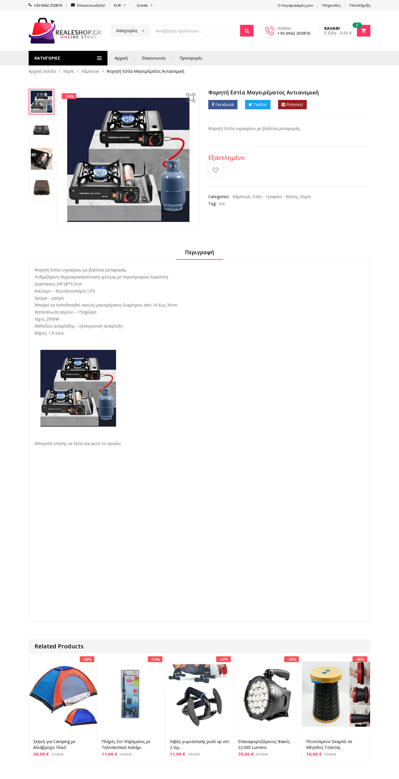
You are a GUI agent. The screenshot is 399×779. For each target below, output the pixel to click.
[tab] (199, 254)
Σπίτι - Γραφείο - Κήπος (275, 196)
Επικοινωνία (153, 58)
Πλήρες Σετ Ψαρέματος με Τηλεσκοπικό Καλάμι (126, 744)
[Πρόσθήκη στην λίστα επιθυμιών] (215, 170)
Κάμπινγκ (90, 71)
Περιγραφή (199, 252)
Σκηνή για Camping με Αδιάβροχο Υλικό (54, 744)
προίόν (113, 443)
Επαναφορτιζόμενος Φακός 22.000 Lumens (264, 744)
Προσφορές (191, 58)
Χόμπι (68, 71)
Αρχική (121, 58)
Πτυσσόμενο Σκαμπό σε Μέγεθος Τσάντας (329, 744)
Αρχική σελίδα (42, 71)
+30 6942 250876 (293, 33)
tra (222, 203)
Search (247, 31)
